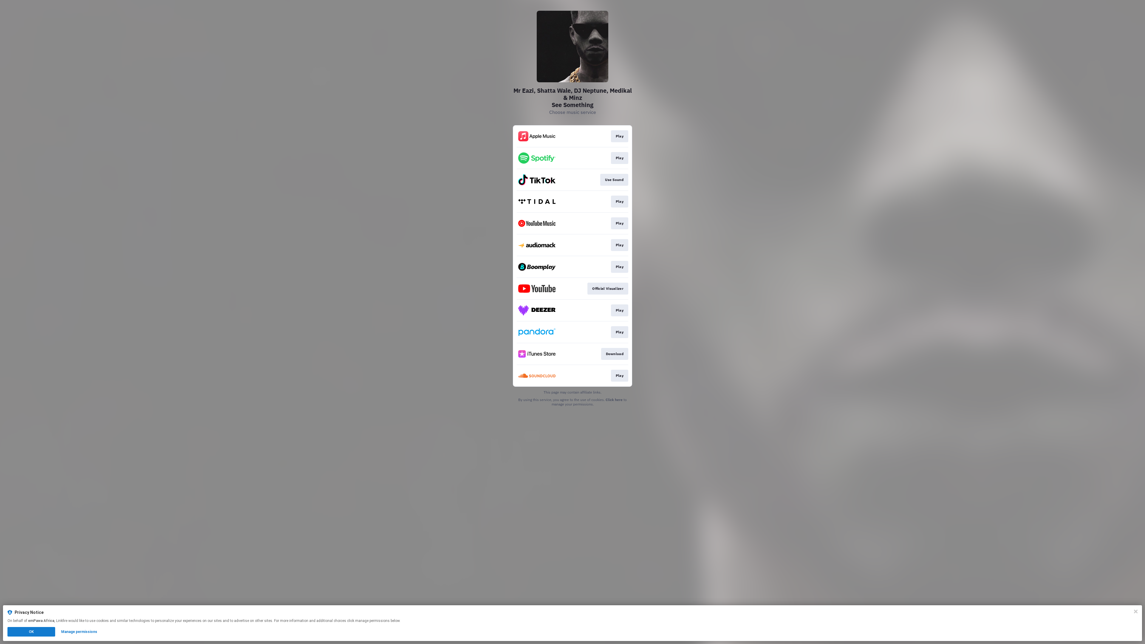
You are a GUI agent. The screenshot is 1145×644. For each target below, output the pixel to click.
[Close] (1136, 611)
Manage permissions (79, 632)
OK (31, 632)
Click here (614, 399)
